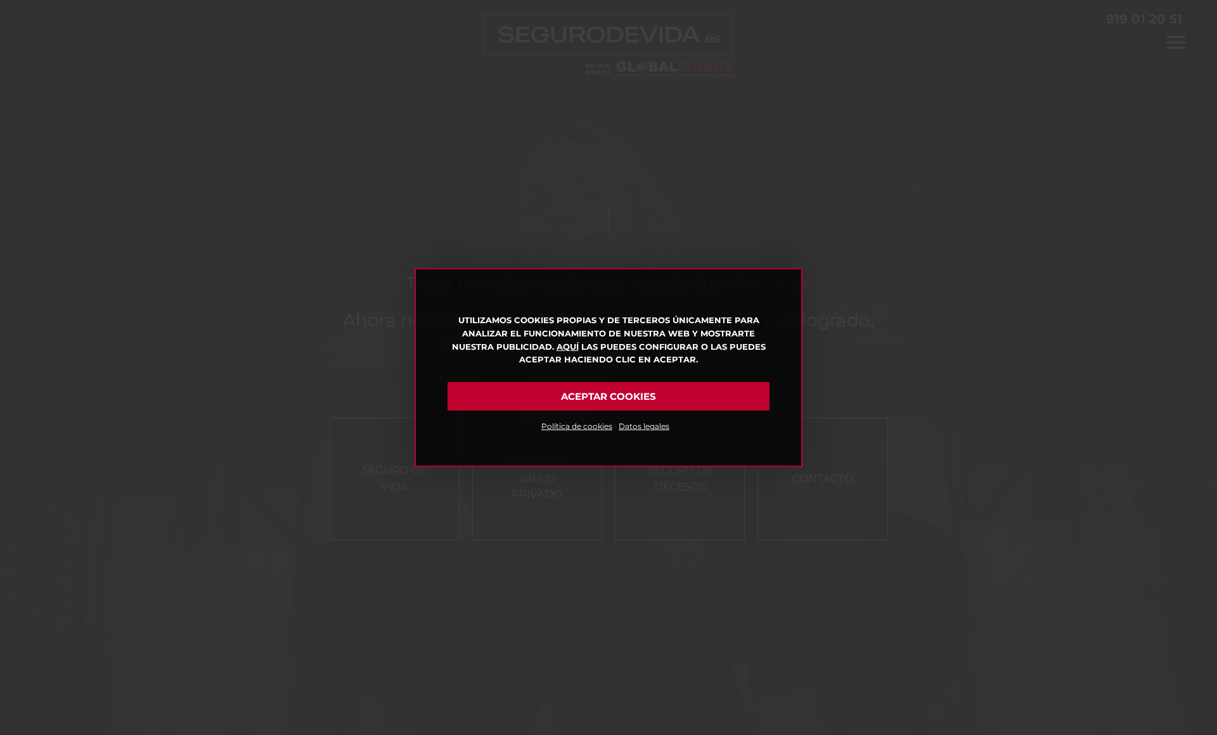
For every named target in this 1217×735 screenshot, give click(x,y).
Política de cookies (576, 426)
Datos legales (644, 426)
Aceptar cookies (608, 396)
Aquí (568, 347)
